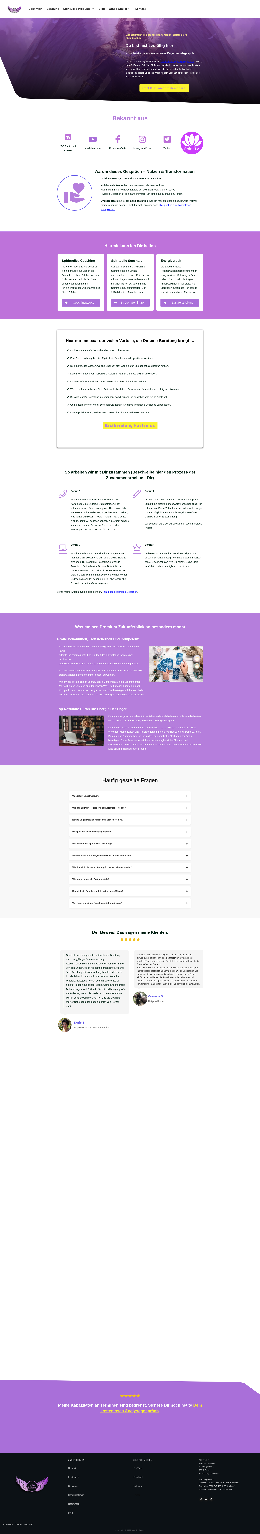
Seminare (73, 1486)
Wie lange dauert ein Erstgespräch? (130, 879)
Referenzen (73, 1504)
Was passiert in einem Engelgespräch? (130, 831)
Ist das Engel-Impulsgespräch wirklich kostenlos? (130, 820)
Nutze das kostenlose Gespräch (120, 592)
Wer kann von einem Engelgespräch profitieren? (130, 903)
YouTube (138, 1468)
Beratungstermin (76, 1495)
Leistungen (73, 1477)
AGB (31, 1524)
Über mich (73, 1468)
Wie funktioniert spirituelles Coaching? (130, 843)
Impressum (8, 1524)
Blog (70, 1513)
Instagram (138, 1486)
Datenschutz (21, 1524)
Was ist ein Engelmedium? (130, 796)
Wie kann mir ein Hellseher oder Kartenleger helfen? (130, 808)
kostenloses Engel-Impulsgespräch (177, 61)
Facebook (138, 1477)
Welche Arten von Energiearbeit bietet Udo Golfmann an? (130, 855)
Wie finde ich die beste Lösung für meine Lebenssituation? (130, 867)
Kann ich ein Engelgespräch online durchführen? (130, 891)
